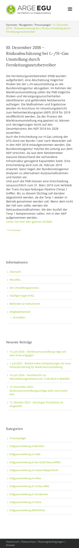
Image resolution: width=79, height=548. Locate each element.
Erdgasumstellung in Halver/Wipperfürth (34, 470)
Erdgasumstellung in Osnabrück (29, 494)
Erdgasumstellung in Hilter (25, 478)
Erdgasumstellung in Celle (25, 454)
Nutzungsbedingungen (51, 541)
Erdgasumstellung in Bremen (27, 446)
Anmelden (19, 317)
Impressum (12, 541)
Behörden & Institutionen (25, 303)
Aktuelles (15, 279)
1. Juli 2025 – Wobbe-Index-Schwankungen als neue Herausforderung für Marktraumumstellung (40, 365)
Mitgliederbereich (20, 312)
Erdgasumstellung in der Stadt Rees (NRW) (35, 462)
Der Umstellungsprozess (24, 287)
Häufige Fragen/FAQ (22, 295)
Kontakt (10, 545)
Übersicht (15, 271)
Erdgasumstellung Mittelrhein (27, 510)
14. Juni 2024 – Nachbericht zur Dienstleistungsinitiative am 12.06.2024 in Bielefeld (39, 377)
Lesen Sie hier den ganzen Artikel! (29, 222)
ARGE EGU (28, 10)
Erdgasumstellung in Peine (25, 502)
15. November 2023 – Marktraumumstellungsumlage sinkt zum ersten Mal (39, 390)
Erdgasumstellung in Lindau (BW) (29, 486)
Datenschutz (28, 541)
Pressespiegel (14, 230)
